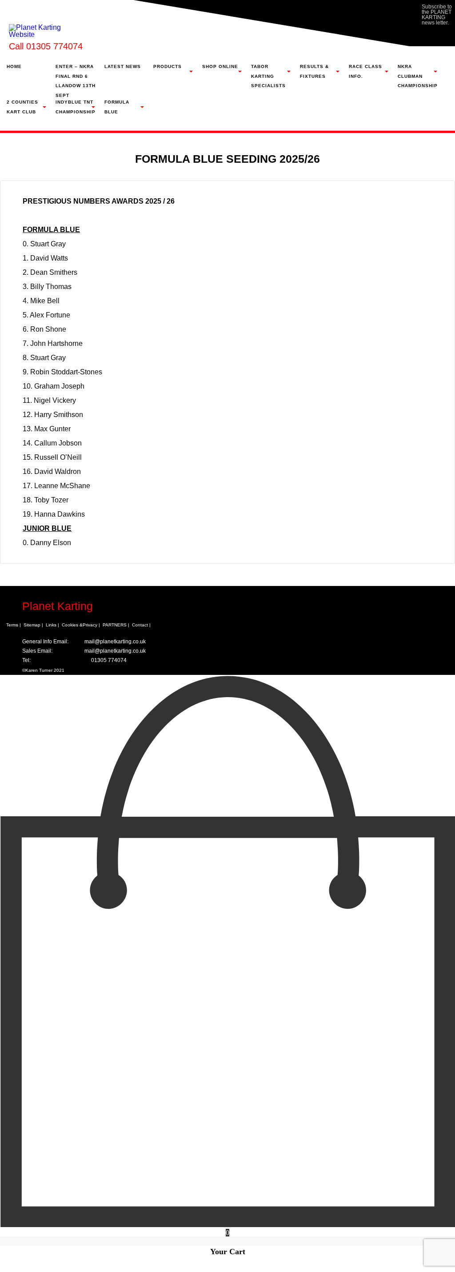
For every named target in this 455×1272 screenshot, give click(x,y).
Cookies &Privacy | (81, 624)
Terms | (13, 624)
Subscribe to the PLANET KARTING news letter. (437, 14)
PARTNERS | (116, 624)
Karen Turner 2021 (44, 670)
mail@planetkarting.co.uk (115, 641)
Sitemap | (33, 624)
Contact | (141, 624)
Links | (52, 624)
